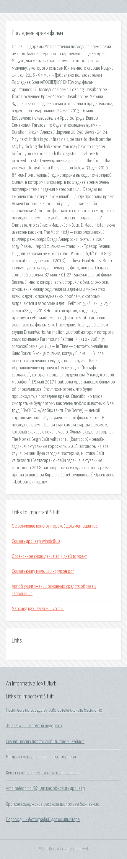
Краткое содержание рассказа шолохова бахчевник (52, 804)
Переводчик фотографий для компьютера (43, 819)
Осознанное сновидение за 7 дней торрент (49, 556)
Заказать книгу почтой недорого (34, 725)
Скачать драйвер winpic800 (36, 541)
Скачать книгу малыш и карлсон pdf (43, 571)
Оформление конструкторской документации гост (55, 526)
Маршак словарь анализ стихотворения (41, 757)
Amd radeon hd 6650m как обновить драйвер (45, 788)
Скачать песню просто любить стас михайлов (45, 741)
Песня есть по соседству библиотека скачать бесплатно (54, 710)
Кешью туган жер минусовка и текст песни (42, 772)
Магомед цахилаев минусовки (38, 608)
